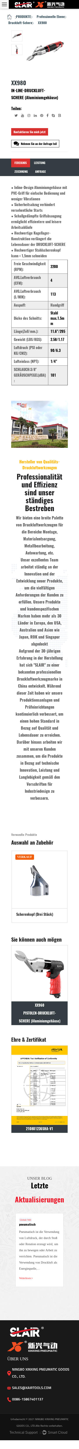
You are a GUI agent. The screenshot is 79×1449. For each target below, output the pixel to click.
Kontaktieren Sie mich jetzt (30, 132)
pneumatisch (27, 1224)
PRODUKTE (23, 16)
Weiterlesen (25, 1278)
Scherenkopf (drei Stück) (34, 914)
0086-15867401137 (27, 1399)
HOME (9, 17)
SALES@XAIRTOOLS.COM (31, 1387)
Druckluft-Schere (20, 23)
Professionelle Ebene (51, 16)
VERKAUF (24, 857)
